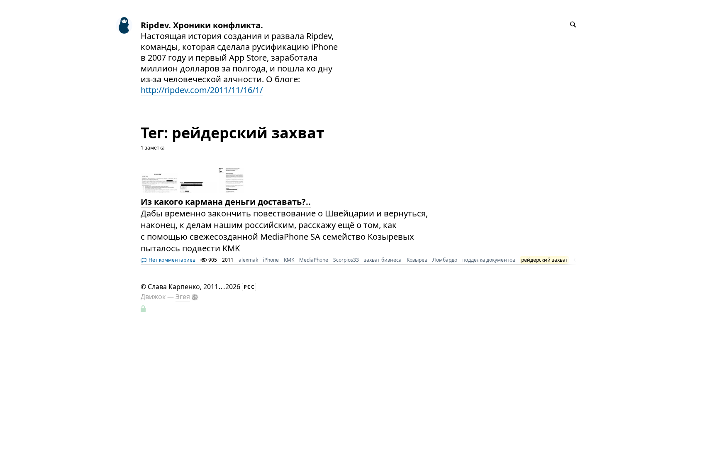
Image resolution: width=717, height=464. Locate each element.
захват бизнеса (383, 259)
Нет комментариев (171, 259)
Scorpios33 (346, 259)
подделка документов (488, 259)
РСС (249, 286)
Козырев (417, 259)
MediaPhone (313, 259)
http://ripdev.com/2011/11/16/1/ (202, 90)
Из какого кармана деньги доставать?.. (226, 201)
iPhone (271, 259)
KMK (289, 259)
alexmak (248, 259)
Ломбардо (444, 259)
